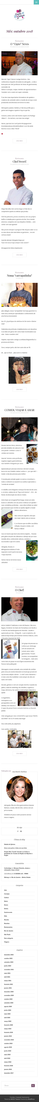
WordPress (31, 1099)
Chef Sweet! (19, 161)
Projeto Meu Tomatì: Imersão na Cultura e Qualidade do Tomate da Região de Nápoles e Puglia (18, 853)
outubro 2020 (8, 999)
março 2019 (7, 1028)
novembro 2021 (9, 969)
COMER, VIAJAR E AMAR (19, 410)
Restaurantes (8, 927)
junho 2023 (7, 966)
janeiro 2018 (8, 1069)
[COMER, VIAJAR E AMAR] (19, 429)
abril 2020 (7, 1017)
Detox (6, 901)
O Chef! (19, 590)
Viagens (6, 942)
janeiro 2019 (8, 1036)
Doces (6, 905)
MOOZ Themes (15, 1099)
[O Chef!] (19, 609)
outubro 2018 (8, 1043)
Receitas (7, 923)
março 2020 (7, 1021)
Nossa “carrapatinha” (19, 275)
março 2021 (7, 980)
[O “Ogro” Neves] (19, 63)
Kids (5, 916)
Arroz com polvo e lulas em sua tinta (15, 848)
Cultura (6, 897)
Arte (5, 890)
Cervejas (7, 894)
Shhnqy (6, 877)
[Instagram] (21, 831)
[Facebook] (18, 831)
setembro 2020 (8, 1003)
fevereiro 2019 (8, 1032)
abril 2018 (7, 1058)
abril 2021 (7, 977)
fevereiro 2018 (8, 1065)
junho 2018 (7, 1051)
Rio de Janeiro (8, 931)
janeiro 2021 (8, 988)
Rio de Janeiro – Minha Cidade (21, 877)
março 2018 (7, 1062)
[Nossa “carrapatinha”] (19, 294)
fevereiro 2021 (8, 984)
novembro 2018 (9, 1039)
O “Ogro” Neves (19, 44)
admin (13, 46)
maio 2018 (7, 1054)
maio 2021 (7, 973)
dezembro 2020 (9, 991)
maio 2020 (7, 1014)
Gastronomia (19, 41)
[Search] (33, 1085)
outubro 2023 (8, 958)
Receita (6, 919)
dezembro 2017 (9, 1073)
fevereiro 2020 (8, 1025)
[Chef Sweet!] (19, 186)
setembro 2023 (8, 962)
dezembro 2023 (9, 954)
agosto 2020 (8, 1006)
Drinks (6, 908)
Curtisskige (7, 868)
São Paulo (7, 934)
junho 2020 (7, 1010)
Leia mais (19, 141)
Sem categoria (8, 938)
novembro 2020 (9, 995)
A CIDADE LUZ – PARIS (21, 873)
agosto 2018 (8, 1047)
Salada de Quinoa (9, 844)
